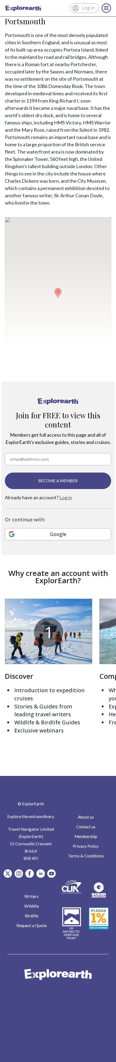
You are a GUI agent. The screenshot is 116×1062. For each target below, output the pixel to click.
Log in (65, 497)
